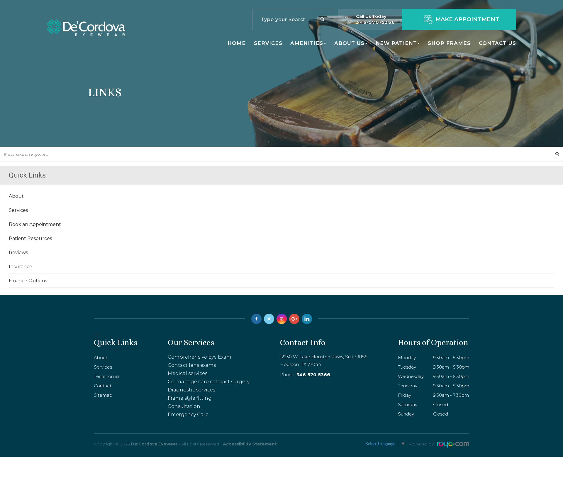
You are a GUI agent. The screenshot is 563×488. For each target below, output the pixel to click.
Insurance (20, 266)
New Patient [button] (396, 43)
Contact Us (497, 43)
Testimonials (107, 376)
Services (268, 43)
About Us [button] (349, 43)
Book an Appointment (35, 224)
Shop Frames (449, 43)
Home (237, 43)
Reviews (18, 252)
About (16, 196)
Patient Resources (30, 238)
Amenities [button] (306, 43)
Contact (102, 386)
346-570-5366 (375, 22)
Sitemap (103, 395)
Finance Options (28, 280)
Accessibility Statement (250, 444)
